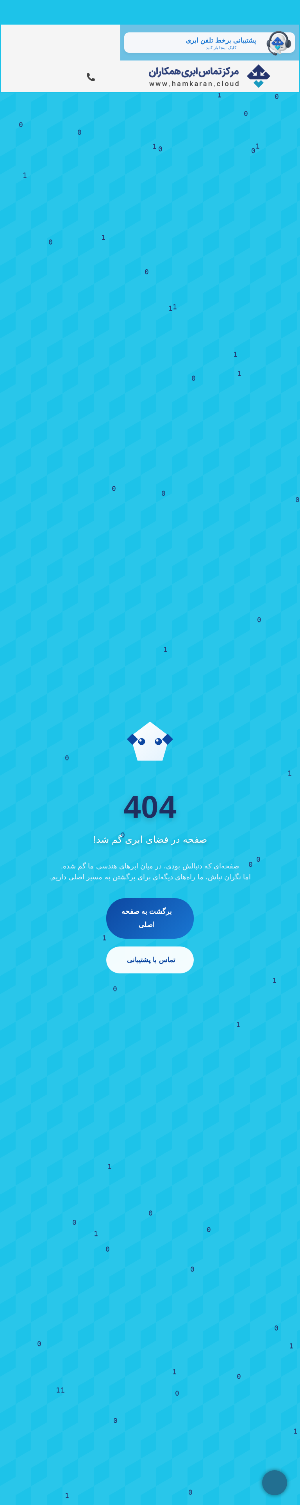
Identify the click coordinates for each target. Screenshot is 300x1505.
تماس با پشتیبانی (151, 960)
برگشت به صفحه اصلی (146, 918)
